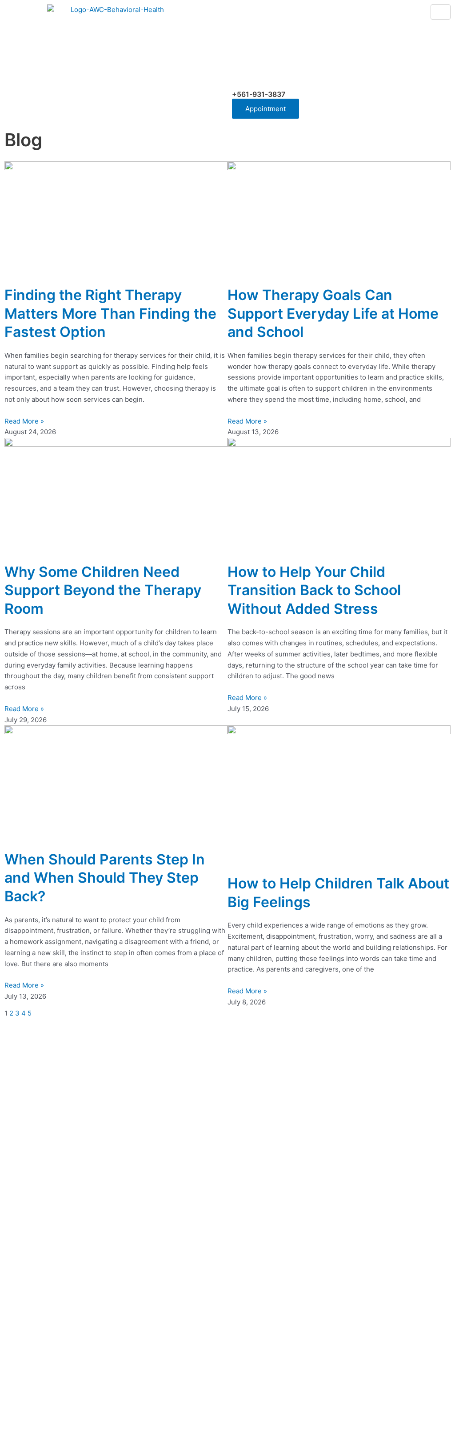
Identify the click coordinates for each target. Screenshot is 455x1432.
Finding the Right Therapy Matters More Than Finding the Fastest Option (110, 313)
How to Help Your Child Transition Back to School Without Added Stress (314, 590)
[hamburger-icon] (441, 12)
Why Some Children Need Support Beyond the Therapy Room (102, 590)
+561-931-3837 (258, 94)
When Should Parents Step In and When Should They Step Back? (104, 878)
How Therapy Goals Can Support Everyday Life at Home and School (333, 313)
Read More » (24, 421)
